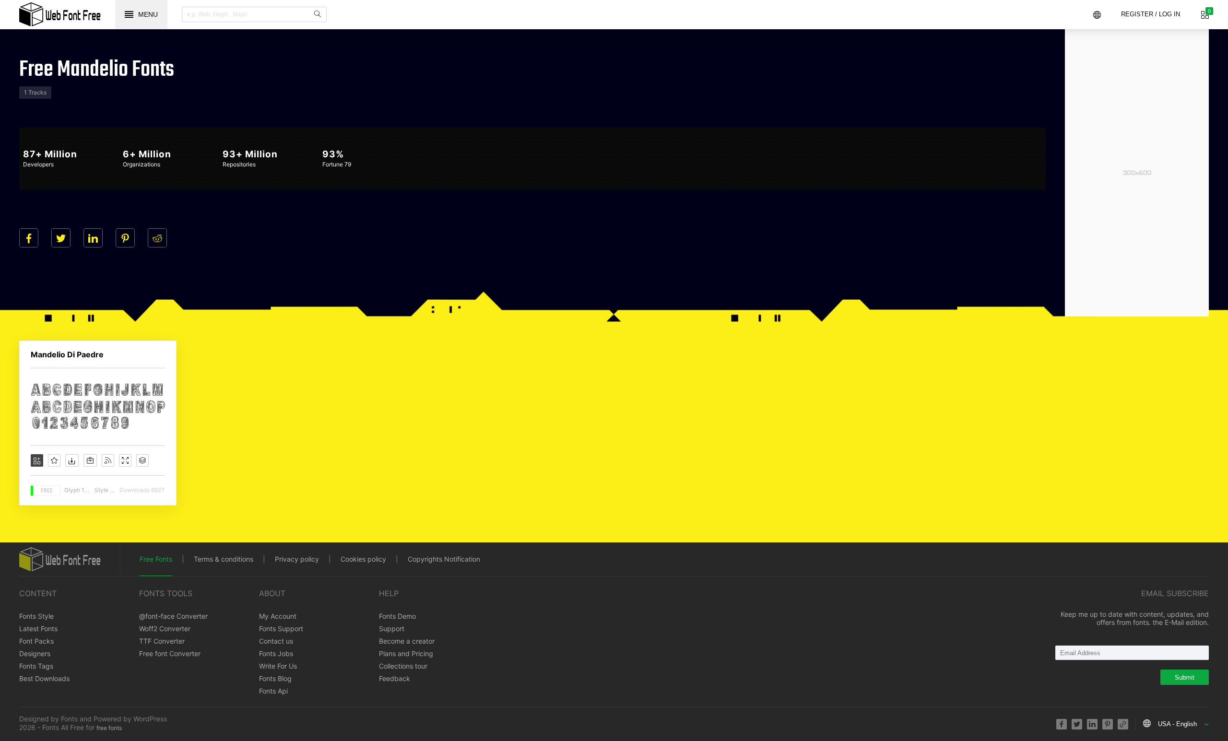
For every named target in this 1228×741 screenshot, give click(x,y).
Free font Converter (170, 653)
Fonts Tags (36, 666)
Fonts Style (36, 616)
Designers (34, 653)
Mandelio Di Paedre (67, 354)
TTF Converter (162, 641)
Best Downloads (44, 678)
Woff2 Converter (164, 628)
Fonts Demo (397, 616)
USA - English (1177, 724)
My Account (277, 616)
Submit (1184, 677)
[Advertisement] (1137, 173)
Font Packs (36, 641)
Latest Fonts (38, 628)
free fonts (109, 727)
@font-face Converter (173, 616)
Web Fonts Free (60, 14)
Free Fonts (156, 559)
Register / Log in (1150, 14)
